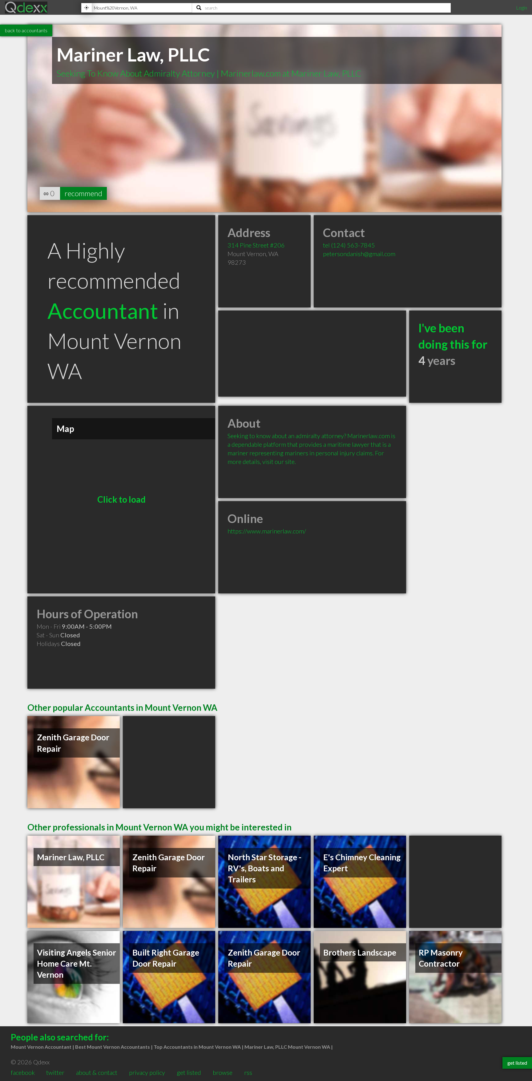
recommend (83, 193)
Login (521, 7)
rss (248, 1072)
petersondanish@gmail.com (359, 253)
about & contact (96, 1072)
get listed (189, 1072)
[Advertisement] (312, 354)
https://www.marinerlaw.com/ (267, 531)
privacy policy (147, 1072)
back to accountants (26, 30)
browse (222, 1072)
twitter (55, 1072)
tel (349, 245)
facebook (23, 1072)
